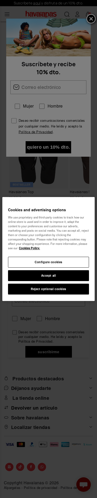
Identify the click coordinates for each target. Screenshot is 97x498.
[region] (48, 249)
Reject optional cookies (48, 289)
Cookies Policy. (29, 248)
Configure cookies (48, 262)
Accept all (48, 275)
